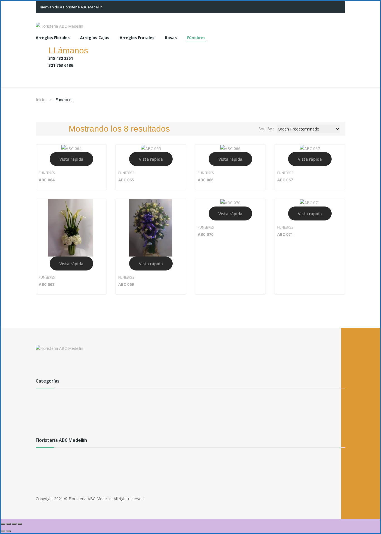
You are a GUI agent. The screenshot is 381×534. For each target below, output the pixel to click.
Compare (99, 180)
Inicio (40, 99)
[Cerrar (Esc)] (20, 524)
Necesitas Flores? (71, 472)
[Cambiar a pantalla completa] (8, 524)
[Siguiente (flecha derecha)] (8, 531)
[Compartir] (14, 524)
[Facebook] (40, 365)
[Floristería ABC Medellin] (59, 25)
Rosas (41, 425)
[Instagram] (60, 365)
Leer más (48, 180)
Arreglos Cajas (49, 407)
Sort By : (266, 128)
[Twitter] (50, 365)
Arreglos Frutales (51, 416)
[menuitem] (53, 38)
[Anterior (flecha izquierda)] (3, 531)
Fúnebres (44, 434)
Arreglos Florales (51, 398)
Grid (45, 129)
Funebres (47, 172)
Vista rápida (71, 159)
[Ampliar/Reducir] (3, 524)
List (56, 129)
